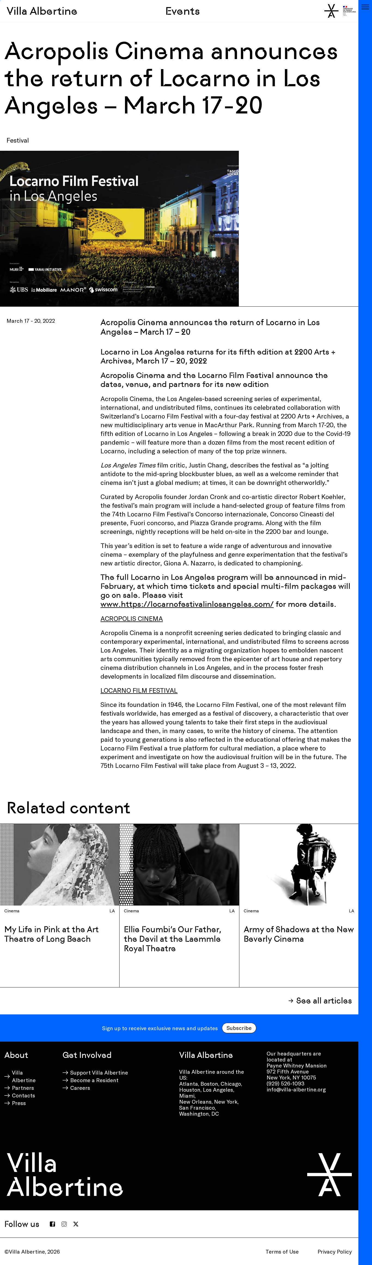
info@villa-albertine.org (296, 1089)
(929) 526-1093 (285, 1083)
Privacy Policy (335, 1251)
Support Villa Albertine (99, 1072)
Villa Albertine (42, 10)
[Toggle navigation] (365, 7)
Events (182, 10)
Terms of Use (282, 1251)
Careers (80, 1087)
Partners (23, 1087)
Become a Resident (94, 1080)
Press (19, 1103)
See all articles (324, 1001)
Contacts (23, 1095)
